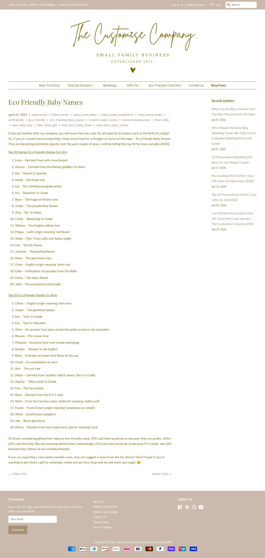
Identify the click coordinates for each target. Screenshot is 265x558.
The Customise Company (131, 542)
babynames (39, 114)
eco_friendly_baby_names (67, 120)
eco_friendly (36, 120)
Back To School (49, 85)
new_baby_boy (22, 125)
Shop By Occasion (80, 85)
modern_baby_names (103, 120)
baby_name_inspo (150, 114)
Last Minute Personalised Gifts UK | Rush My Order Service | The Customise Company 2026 (232, 218)
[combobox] (241, 5)
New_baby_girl (47, 125)
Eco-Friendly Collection (165, 85)
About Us (98, 501)
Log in (175, 4)
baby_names (60, 114)
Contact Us (100, 517)
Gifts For (133, 85)
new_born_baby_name (77, 125)
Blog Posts (218, 85)
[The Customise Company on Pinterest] (187, 507)
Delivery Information (105, 506)
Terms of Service (103, 527)
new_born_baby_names (112, 125)
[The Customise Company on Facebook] (180, 507)
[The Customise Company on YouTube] (201, 507)
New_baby (161, 120)
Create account (195, 4)
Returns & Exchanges (106, 512)
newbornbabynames (136, 120)
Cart (218, 4)
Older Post (19, 473)
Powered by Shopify (160, 542)
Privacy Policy (101, 522)
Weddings (110, 85)
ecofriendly (16, 120)
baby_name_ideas (85, 114)
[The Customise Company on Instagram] (194, 507)
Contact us (196, 85)
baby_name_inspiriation (117, 114)
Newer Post (160, 473)
